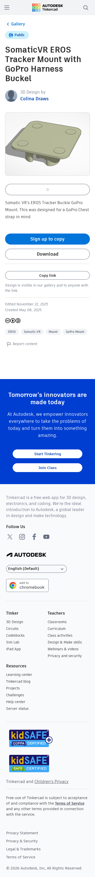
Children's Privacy (51, 781)
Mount (53, 332)
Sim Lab (12, 642)
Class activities (60, 635)
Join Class (47, 467)
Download (48, 254)
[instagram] (22, 536)
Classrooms (57, 621)
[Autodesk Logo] (26, 555)
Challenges (15, 695)
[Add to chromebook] (27, 585)
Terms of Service (69, 803)
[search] (85, 7)
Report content (25, 343)
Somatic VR (32, 332)
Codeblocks (15, 635)
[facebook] (34, 536)
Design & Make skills (65, 642)
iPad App (13, 649)
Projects (13, 688)
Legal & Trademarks (23, 849)
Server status (17, 708)
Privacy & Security (22, 841)
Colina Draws (34, 99)
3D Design (14, 621)
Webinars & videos (63, 649)
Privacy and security (65, 655)
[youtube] (46, 536)
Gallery (18, 24)
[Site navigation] (7, 7)
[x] (10, 536)
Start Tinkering (47, 453)
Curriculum (57, 628)
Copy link (47, 275)
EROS (12, 332)
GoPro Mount (75, 332)
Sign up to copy (47, 239)
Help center (15, 701)
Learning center (19, 674)
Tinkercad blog (18, 681)
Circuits (12, 628)
